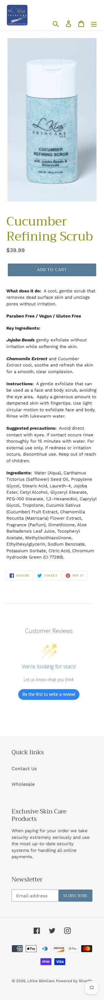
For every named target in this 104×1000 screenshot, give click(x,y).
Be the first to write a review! (49, 694)
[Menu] (94, 23)
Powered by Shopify (74, 981)
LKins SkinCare (41, 981)
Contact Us (24, 768)
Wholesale (23, 784)
